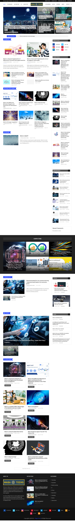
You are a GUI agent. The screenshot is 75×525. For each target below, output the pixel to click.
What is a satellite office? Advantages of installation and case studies (65, 87)
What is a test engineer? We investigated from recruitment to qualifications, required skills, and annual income (42, 74)
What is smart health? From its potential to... (64, 207)
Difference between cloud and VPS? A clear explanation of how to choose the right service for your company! (37, 267)
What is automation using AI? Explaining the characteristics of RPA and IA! (65, 125)
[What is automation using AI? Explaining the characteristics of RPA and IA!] (56, 125)
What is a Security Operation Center (65, 102)
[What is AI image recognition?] (10, 115)
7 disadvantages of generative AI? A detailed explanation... (65, 200)
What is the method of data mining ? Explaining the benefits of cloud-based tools (65, 135)
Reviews (58, 4)
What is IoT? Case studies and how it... (65, 174)
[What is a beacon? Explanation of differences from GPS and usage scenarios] (14, 49)
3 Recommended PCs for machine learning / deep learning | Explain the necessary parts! (37, 282)
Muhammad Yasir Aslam (9, 32)
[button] (17, 36)
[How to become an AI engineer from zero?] (26, 115)
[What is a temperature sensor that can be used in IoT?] (55, 189)
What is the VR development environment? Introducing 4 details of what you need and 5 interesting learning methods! (61, 340)
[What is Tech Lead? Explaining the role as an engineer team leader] (38, 49)
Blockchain (6, 132)
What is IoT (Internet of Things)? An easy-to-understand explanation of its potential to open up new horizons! (46, 29)
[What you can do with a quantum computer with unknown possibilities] (60, 249)
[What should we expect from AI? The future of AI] (26, 96)
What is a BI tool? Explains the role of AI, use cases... (60, 304)
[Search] (71, 4)
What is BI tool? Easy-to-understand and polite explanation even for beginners (60, 289)
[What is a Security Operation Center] (56, 103)
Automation (16, 4)
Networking (48, 4)
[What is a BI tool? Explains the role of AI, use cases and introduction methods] (61, 301)
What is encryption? (64, 95)
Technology (9, 4)
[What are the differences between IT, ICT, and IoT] (30, 82)
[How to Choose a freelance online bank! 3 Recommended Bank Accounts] (46, 13)
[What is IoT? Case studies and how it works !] (55, 175)
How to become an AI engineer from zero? (65, 161)
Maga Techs (38, 518)
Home (4, 4)
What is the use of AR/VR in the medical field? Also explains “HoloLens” (61, 334)
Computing (25, 4)
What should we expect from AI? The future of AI (64, 110)
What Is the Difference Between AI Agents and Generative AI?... (41, 488)
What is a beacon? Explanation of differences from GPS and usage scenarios (14, 59)
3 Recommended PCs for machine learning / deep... (65, 220)
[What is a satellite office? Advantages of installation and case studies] (56, 87)
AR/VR (53, 4)
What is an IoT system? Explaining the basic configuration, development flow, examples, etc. (20, 28)
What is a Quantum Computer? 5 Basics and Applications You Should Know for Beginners (65, 64)
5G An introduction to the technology (65, 194)
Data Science (53, 492)
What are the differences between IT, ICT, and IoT (42, 81)
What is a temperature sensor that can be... (64, 188)
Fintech (55, 278)
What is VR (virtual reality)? (58, 328)
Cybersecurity (7, 277)
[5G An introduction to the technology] (55, 195)
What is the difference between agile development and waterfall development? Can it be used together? (18, 74)
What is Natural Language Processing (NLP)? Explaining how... (65, 181)
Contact (68, 4)
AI (21, 4)
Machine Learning (54, 485)
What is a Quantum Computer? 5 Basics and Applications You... (41, 481)
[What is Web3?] (10, 140)
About (63, 4)
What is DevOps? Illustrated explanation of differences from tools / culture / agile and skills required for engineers (37, 252)
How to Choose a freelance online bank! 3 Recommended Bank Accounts (46, 17)
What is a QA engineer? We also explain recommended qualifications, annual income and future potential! (17, 82)
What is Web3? (24, 136)
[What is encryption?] (56, 96)
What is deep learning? (40, 102)
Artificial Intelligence (9, 88)
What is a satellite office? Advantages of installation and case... (41, 495)
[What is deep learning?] (42, 96)
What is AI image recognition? (10, 122)
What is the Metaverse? (57, 317)
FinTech (52, 490)
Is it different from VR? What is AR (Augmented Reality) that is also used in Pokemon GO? (61, 323)
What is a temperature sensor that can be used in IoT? (30, 36)
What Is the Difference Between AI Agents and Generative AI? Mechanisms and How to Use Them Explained (65, 76)
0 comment (63, 292)
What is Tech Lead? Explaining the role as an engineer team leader (37, 59)
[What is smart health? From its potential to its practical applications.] (55, 208)
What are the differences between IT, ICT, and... (64, 213)
